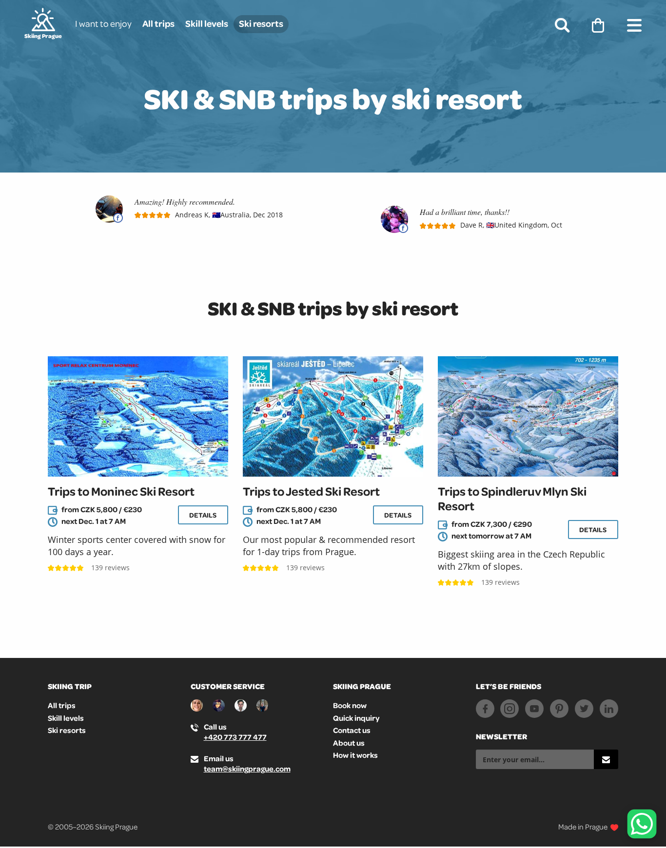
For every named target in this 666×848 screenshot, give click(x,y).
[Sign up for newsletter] (606, 759)
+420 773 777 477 (235, 737)
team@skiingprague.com (247, 768)
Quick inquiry (356, 718)
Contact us (352, 730)
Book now (350, 705)
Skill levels (206, 23)
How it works (355, 755)
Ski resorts (261, 23)
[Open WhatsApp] (642, 824)
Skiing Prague (362, 686)
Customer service (228, 686)
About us (349, 742)
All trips (158, 23)
